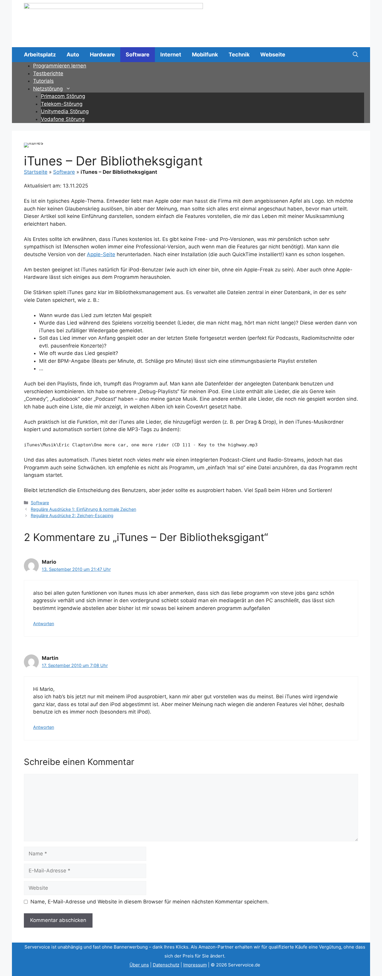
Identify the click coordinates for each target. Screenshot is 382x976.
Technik (239, 54)
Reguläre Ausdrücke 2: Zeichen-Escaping (72, 515)
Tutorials (43, 81)
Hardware (102, 54)
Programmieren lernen (59, 66)
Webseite (272, 54)
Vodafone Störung (62, 119)
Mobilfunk (205, 54)
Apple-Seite (101, 254)
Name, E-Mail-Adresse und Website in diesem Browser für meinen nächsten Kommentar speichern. (149, 902)
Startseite (35, 172)
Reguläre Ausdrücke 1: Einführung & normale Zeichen (83, 509)
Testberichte (48, 73)
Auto (73, 54)
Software (138, 54)
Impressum (195, 965)
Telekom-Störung (61, 104)
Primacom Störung (63, 96)
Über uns (139, 965)
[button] (355, 54)
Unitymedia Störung (65, 111)
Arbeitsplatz (40, 54)
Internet (170, 54)
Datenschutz (166, 965)
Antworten (43, 623)
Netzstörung (48, 89)
